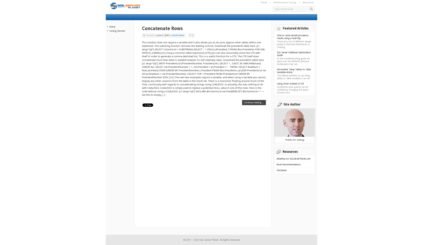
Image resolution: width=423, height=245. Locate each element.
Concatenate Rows (162, 28)
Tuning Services (117, 31)
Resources (308, 2)
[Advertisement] (120, 90)
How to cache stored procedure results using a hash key (292, 37)
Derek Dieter (178, 35)
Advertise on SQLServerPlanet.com (294, 158)
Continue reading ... (254, 102)
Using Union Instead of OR (290, 83)
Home (264, 2)
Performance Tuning (285, 2)
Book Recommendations (289, 164)
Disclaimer (282, 170)
